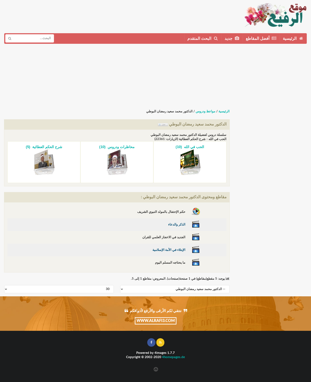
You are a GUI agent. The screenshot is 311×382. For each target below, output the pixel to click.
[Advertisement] (138, 15)
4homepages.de (173, 357)
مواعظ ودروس (205, 111)
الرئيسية (290, 39)
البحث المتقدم (199, 39)
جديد (229, 39)
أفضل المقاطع (258, 39)
